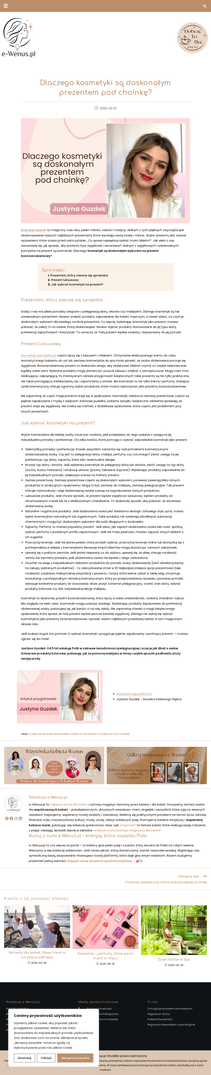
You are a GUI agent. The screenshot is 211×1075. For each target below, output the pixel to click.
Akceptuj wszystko (75, 1058)
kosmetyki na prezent (83, 734)
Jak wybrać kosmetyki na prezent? (77, 284)
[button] (5, 6)
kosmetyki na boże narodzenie (48, 734)
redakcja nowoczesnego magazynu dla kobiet (126, 830)
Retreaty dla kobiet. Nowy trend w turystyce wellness (37, 955)
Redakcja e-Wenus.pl (48, 797)
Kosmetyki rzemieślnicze (38, 355)
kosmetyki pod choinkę (114, 734)
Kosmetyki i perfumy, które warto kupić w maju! (105, 956)
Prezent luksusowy (65, 280)
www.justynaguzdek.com (134, 694)
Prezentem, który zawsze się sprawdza (79, 275)
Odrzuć (46, 1058)
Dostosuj (24, 1058)
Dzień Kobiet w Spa (174, 960)
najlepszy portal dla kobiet (68, 804)
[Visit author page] (13, 804)
